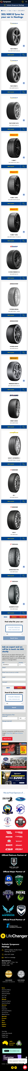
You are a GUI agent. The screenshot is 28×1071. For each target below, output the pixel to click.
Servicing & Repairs (6, 1010)
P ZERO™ (14, 160)
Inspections (4, 1009)
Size (3, 662)
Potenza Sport (14, 346)
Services (4, 1005)
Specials (4, 1016)
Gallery (4, 1024)
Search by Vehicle (6, 990)
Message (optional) (7, 721)
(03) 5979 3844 (9, 954)
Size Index (4, 1031)
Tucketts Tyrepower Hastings (15, 5)
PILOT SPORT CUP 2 (14, 123)
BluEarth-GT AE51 (14, 607)
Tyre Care (4, 995)
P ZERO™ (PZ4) (14, 197)
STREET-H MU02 (14, 421)
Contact (4, 1018)
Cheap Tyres (5, 1037)
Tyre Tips (4, 997)
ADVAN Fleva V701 (14, 569)
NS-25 (14, 532)
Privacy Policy (9, 733)
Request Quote (7, 738)
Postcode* (4, 682)
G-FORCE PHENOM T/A (14, 272)
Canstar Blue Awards (7, 1033)
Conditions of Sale (19, 1064)
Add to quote (11, 54)
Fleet (3, 1020)
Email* (4, 677)
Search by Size (5, 991)
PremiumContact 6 (14, 383)
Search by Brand (6, 993)
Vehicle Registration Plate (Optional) (8, 715)
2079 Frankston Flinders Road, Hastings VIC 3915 (13, 950)
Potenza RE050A (14, 309)
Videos (4, 1026)
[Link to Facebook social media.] (12, 1067)
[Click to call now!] (22, 2)
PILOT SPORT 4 (14, 48)
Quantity (21, 662)
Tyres (3, 988)
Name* (4, 667)
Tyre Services (5, 1012)
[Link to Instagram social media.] (15, 1067)
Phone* (10, 672)
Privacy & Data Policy (10, 1064)
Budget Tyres (5, 1035)
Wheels (4, 999)
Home (4, 10)
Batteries (4, 1007)
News (3, 1022)
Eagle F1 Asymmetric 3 (14, 458)
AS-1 (14, 495)
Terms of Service (19, 733)
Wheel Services (5, 1014)
